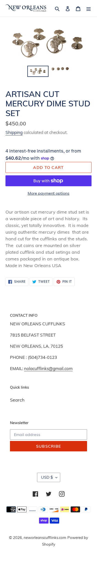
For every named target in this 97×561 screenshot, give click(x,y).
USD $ (47, 477)
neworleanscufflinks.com (45, 537)
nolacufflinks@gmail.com (48, 368)
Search (17, 400)
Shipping (14, 132)
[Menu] (88, 8)
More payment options (48, 193)
